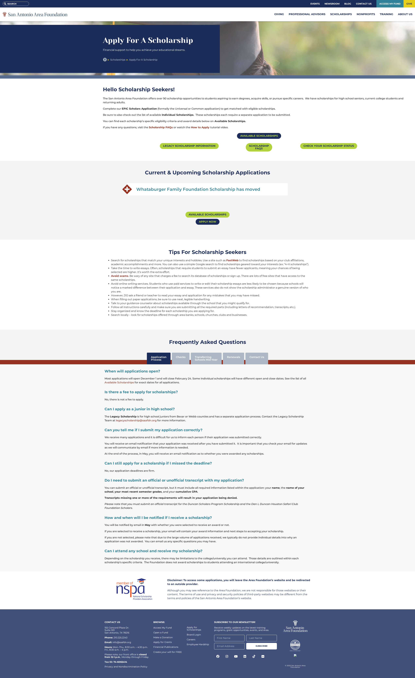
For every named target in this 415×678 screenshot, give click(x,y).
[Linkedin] (245, 656)
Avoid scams (119, 275)
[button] (207, 189)
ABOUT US (405, 14)
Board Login (194, 634)
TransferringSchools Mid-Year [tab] (206, 358)
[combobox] (16, 4)
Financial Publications (165, 647)
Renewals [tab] (233, 357)
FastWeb (232, 260)
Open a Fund (160, 632)
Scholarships (117, 59)
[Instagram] (227, 656)
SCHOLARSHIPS (341, 14)
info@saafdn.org (122, 642)
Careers (191, 639)
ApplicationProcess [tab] (158, 358)
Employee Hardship (198, 644)
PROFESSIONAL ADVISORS (307, 14)
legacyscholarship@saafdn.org (136, 420)
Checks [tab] (180, 357)
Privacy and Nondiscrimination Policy (126, 666)
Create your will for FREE (167, 652)
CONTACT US (112, 622)
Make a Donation (163, 637)
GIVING (279, 14)
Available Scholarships (119, 382)
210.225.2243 (120, 637)
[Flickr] (263, 656)
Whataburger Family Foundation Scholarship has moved (198, 189)
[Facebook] (218, 656)
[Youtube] (236, 656)
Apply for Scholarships (194, 628)
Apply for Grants (162, 642)
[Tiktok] (254, 656)
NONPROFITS (366, 14)
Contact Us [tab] (256, 357)
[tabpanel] (207, 468)
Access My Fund (162, 627)
